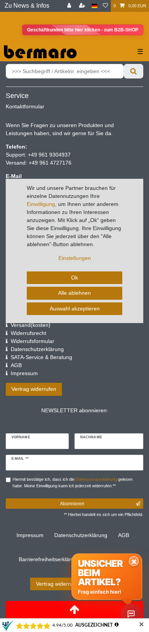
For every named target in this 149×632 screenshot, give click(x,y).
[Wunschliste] (105, 6)
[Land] (94, 6)
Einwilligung (41, 204)
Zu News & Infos (27, 5)
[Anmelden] (70, 6)
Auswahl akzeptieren (75, 308)
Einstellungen (74, 258)
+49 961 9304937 (48, 155)
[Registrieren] (82, 6)
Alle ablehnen (74, 293)
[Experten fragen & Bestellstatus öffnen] (131, 614)
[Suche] (133, 71)
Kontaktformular (25, 106)
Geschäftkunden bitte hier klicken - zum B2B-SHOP (82, 30)
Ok (74, 277)
